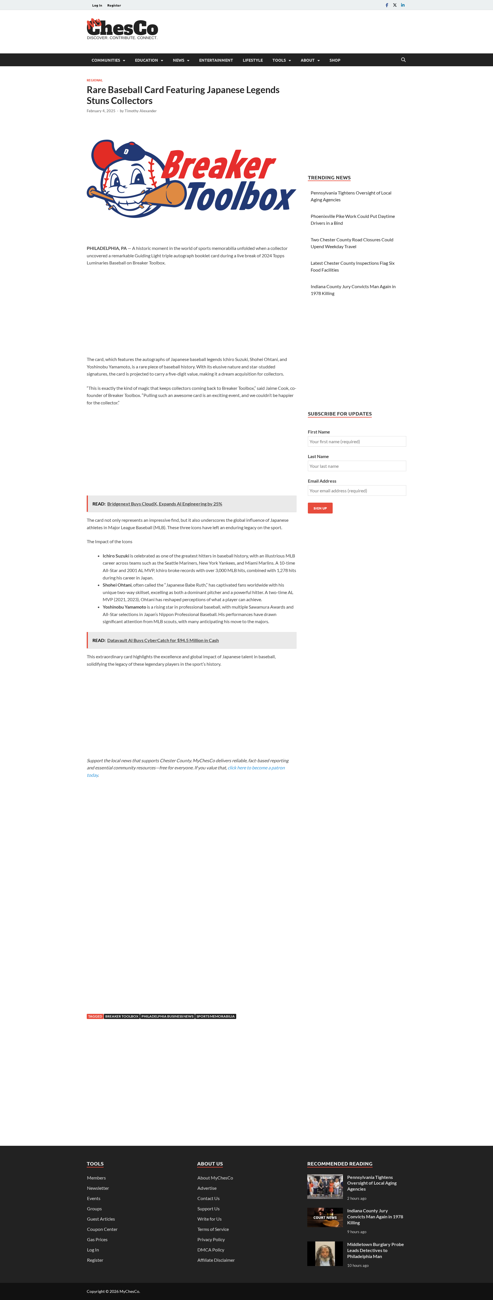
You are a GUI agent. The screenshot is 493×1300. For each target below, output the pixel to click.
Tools (279, 60)
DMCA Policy (210, 1249)
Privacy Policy (211, 1239)
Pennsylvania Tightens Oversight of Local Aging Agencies (372, 1183)
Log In (97, 5)
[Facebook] (386, 5)
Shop (335, 60)
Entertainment (216, 60)
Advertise (207, 1188)
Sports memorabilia (216, 1016)
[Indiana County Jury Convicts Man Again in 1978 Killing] (325, 1211)
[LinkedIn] (402, 5)
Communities (106, 60)
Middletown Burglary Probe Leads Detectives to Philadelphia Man (375, 1250)
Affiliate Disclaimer (216, 1260)
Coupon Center (102, 1229)
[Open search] (403, 60)
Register (114, 5)
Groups (94, 1208)
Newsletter (98, 1188)
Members (96, 1177)
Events (93, 1198)
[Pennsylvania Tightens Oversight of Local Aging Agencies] (325, 1177)
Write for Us (209, 1218)
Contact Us (208, 1198)
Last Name (318, 456)
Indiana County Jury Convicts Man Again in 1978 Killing (375, 1216)
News (178, 60)
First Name (319, 431)
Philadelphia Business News (167, 1016)
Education (146, 60)
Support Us (208, 1208)
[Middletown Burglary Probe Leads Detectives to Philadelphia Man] (325, 1244)
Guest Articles (101, 1218)
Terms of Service (213, 1229)
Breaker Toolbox (121, 1016)
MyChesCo (129, 1291)
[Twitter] (394, 5)
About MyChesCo (215, 1177)
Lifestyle (253, 60)
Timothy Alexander (141, 111)
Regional (95, 80)
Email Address (322, 481)
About (308, 60)
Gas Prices (97, 1239)
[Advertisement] (302, 31)
